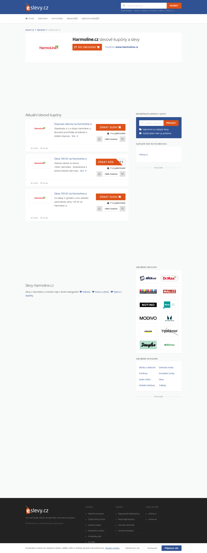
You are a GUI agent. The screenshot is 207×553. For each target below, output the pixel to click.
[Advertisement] (103, 86)
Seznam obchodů (126, 525)
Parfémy (143, 373)
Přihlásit (171, 123)
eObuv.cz (145, 10)
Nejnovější (72, 18)
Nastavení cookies (96, 530)
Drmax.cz (154, 10)
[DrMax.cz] (169, 278)
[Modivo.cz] (148, 318)
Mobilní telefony (147, 385)
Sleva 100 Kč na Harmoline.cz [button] (70, 158)
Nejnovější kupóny (126, 519)
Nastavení (152, 548)
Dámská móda (166, 367)
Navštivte (121, 47)
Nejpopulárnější (90, 18)
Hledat (174, 5)
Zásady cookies (112, 548)
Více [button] (74, 136)
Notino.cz (170, 10)
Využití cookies (94, 525)
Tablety (162, 385)
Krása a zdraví (102, 291)
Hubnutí (87, 291)
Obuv (161, 379)
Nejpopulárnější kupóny (129, 513)
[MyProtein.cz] (169, 318)
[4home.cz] (169, 305)
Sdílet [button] (35, 148)
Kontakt (91, 542)
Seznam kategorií (126, 530)
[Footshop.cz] (169, 331)
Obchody (43, 18)
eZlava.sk (152, 519)
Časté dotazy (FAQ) (96, 519)
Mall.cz (162, 10)
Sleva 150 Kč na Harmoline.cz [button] (70, 193)
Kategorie (57, 18)
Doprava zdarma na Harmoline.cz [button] (73, 124)
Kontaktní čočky (166, 373)
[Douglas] (148, 345)
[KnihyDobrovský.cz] (148, 291)
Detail (45, 148)
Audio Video (145, 379)
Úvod (31, 18)
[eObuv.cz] (169, 345)
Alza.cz (137, 10)
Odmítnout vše (132, 548)
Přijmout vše (171, 548)
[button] (39, 128)
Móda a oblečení (147, 367)
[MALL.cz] (169, 291)
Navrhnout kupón (96, 513)
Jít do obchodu (85, 47)
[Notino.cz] (148, 305)
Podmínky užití (94, 536)
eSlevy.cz (29, 30)
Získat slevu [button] (109, 127)
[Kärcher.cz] (148, 331)
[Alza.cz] (148, 278)
